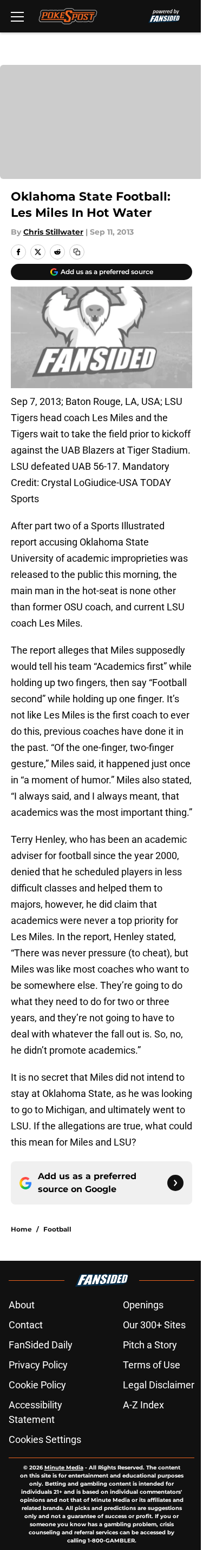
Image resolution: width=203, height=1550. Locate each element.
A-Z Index (143, 1405)
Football (57, 1229)
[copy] (76, 252)
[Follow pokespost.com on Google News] (175, 1183)
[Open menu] (17, 16)
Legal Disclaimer (158, 1385)
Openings (143, 1304)
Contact (26, 1325)
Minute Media (63, 1467)
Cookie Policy (37, 1385)
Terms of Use (151, 1365)
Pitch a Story (150, 1345)
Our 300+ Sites (154, 1325)
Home (21, 1229)
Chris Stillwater (53, 232)
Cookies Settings (45, 1439)
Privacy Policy (38, 1365)
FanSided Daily (41, 1345)
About (22, 1304)
